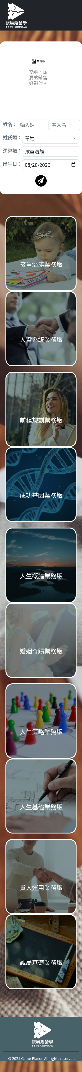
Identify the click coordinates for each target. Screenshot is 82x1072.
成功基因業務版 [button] (41, 495)
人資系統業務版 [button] (41, 339)
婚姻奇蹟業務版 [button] (41, 650)
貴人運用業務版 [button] (41, 887)
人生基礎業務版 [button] (41, 806)
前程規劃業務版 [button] (41, 419)
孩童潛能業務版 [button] (41, 264)
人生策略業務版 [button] (41, 731)
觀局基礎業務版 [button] (41, 962)
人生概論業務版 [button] (41, 575)
